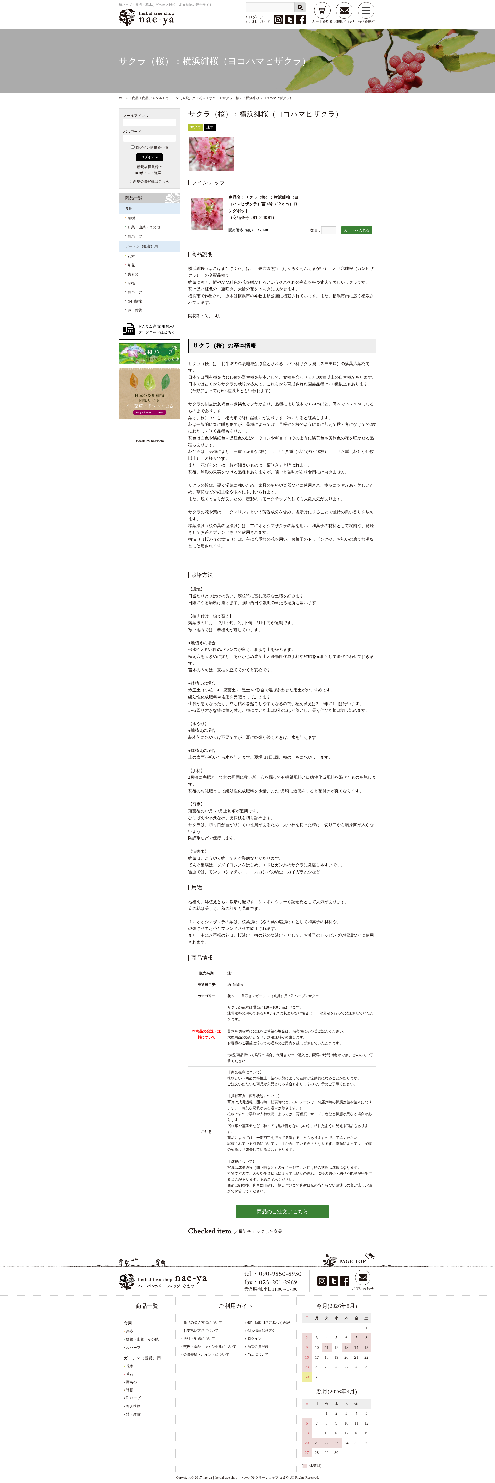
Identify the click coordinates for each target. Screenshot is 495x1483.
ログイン (256, 17)
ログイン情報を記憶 (151, 147)
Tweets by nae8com (149, 441)
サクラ (195, 127)
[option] (211, 154)
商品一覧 (134, 198)
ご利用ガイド (259, 22)
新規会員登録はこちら (151, 181)
